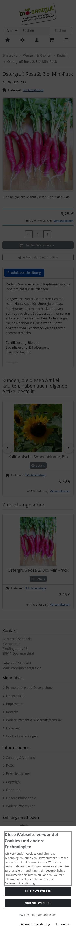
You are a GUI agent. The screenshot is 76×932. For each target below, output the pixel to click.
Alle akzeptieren (38, 891)
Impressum (63, 924)
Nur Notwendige (38, 903)
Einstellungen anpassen (40, 915)
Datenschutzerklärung (35, 924)
